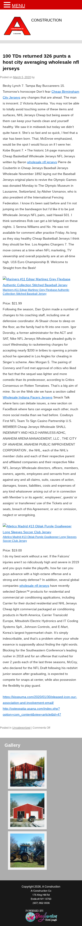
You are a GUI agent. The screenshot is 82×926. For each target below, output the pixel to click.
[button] (8, 5)
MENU (18, 5)
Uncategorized (21, 727)
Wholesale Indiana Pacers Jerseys (27, 397)
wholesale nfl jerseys (42, 162)
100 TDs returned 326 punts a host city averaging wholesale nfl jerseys (41, 62)
